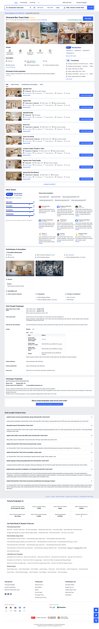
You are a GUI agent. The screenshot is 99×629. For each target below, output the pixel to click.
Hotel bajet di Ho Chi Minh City (14, 560)
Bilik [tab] (7, 84)
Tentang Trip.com (39, 584)
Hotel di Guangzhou (62, 572)
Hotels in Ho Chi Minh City (72, 496)
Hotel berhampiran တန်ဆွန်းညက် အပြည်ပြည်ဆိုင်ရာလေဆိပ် (72, 548)
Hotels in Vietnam (60, 496)
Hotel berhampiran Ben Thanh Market (16, 544)
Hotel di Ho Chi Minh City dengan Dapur (32, 560)
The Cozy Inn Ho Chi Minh (67, 532)
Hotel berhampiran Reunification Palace (56, 538)
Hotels (52, 496)
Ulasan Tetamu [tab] (15, 84)
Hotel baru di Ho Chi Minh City (75, 557)
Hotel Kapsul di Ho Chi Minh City (15, 557)
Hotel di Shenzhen (52, 572)
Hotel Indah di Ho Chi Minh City (58, 557)
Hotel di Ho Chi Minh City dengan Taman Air (61, 563)
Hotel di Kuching (43, 569)
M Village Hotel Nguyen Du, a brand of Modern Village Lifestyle (22, 532)
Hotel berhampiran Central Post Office (16, 538)
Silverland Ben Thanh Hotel (17, 17)
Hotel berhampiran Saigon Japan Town (35, 544)
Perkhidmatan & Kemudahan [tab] (29, 84)
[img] (23, 33)
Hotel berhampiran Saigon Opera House (35, 538)
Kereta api (32, 2)
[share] (96, 615)
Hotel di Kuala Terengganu (21, 572)
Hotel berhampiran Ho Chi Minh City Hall (46, 541)
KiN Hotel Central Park (54, 532)
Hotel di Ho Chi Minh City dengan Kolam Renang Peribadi (57, 560)
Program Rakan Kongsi (70, 589)
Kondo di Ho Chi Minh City (44, 557)
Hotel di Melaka (34, 569)
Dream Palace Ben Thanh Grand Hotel (73, 529)
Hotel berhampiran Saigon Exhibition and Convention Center (21, 541)
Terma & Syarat (38, 592)
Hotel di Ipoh (51, 569)
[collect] (96, 610)
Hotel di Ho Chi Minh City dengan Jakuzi (16, 563)
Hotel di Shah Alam (83, 569)
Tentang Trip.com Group (40, 597)
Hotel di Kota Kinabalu (24, 569)
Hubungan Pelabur (69, 584)
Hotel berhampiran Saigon (13, 551)
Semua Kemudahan (10, 67)
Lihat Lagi (8, 75)
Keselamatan (68, 595)
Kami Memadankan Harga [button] (75, 19)
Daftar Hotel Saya (69, 592)
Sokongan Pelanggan (10, 584)
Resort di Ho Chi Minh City (30, 557)
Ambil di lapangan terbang (43, 257)
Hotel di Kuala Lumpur (12, 569)
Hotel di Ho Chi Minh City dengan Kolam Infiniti (38, 563)
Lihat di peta (69, 79)
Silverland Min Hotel (43, 532)
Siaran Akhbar (38, 587)
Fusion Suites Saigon (58, 529)
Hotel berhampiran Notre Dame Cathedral (56, 544)
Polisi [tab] (41, 84)
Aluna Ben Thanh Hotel (19, 529)
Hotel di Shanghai (33, 572)
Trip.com (48, 496)
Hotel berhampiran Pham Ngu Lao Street (67, 541)
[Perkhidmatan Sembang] (96, 620)
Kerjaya (36, 589)
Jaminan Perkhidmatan (10, 587)
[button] (38, 2)
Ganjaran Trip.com (69, 587)
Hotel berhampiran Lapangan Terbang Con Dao (45, 548)
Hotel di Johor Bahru (61, 569)
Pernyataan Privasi (39, 595)
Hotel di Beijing (42, 572)
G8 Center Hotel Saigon (31, 529)
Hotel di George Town (72, 569)
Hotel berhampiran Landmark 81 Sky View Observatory (20, 548)
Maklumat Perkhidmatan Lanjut (12, 589)
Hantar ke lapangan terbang (72, 257)
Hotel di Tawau (10, 572)
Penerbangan (23, 2)
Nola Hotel (9, 529)
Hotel (16, 2)
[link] (67, 2)
